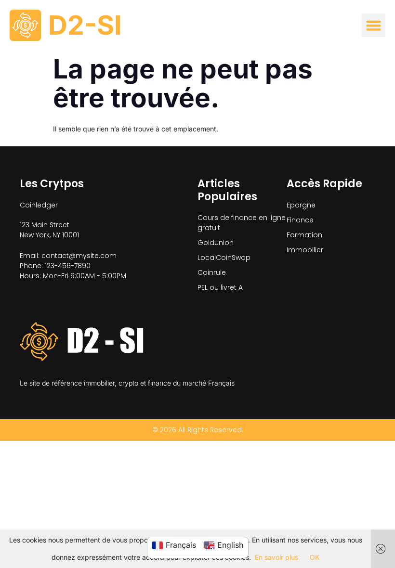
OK (314, 557)
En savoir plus (276, 557)
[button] (374, 25)
